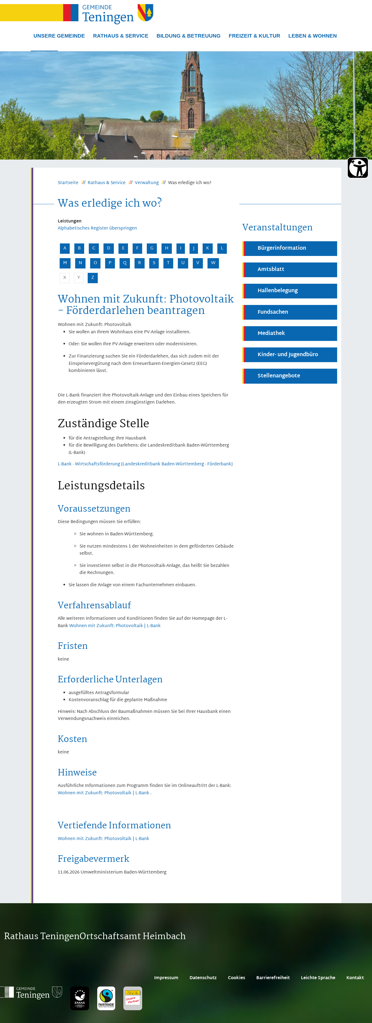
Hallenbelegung (278, 291)
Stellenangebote (279, 376)
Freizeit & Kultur (254, 36)
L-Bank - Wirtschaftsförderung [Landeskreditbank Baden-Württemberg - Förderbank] (145, 464)
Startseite (68, 183)
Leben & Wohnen (312, 36)
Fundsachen (273, 312)
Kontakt (355, 978)
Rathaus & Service (120, 36)
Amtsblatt (271, 269)
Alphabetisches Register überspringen (97, 228)
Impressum (166, 978)
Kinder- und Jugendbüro (288, 355)
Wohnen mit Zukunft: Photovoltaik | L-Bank (115, 626)
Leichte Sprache (318, 978)
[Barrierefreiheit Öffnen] (357, 167)
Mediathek (271, 333)
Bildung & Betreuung (189, 36)
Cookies (236, 978)
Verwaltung (147, 183)
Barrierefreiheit (273, 978)
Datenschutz (203, 978)
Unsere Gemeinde (59, 36)
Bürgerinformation (282, 248)
